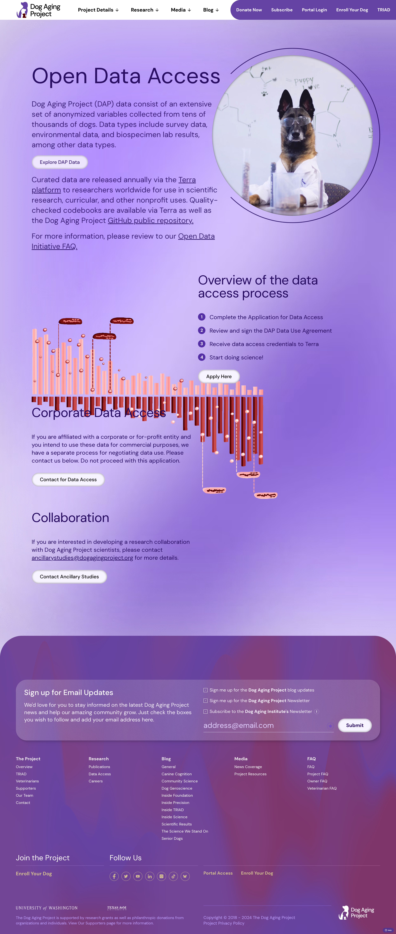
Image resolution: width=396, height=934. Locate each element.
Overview (24, 766)
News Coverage (248, 766)
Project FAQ (317, 774)
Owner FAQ (317, 781)
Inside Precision (175, 802)
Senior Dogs (172, 838)
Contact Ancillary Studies (69, 580)
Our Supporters (91, 923)
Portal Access (218, 873)
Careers (96, 781)
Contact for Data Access (68, 483)
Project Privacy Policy (223, 923)
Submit (355, 725)
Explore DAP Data (60, 160)
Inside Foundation (177, 795)
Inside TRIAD (173, 809)
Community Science (180, 781)
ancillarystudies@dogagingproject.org (82, 562)
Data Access (100, 774)
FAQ (311, 766)
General (169, 766)
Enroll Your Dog (34, 873)
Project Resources (250, 774)
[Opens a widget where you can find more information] (388, 930)
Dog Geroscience (177, 788)
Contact (23, 802)
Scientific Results (177, 824)
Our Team (24, 795)
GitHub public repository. (150, 219)
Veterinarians (27, 781)
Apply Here (219, 380)
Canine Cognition (177, 774)
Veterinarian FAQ (322, 788)
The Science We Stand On (185, 831)
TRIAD (21, 774)
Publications (99, 766)
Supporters (26, 788)
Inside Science (174, 816)
